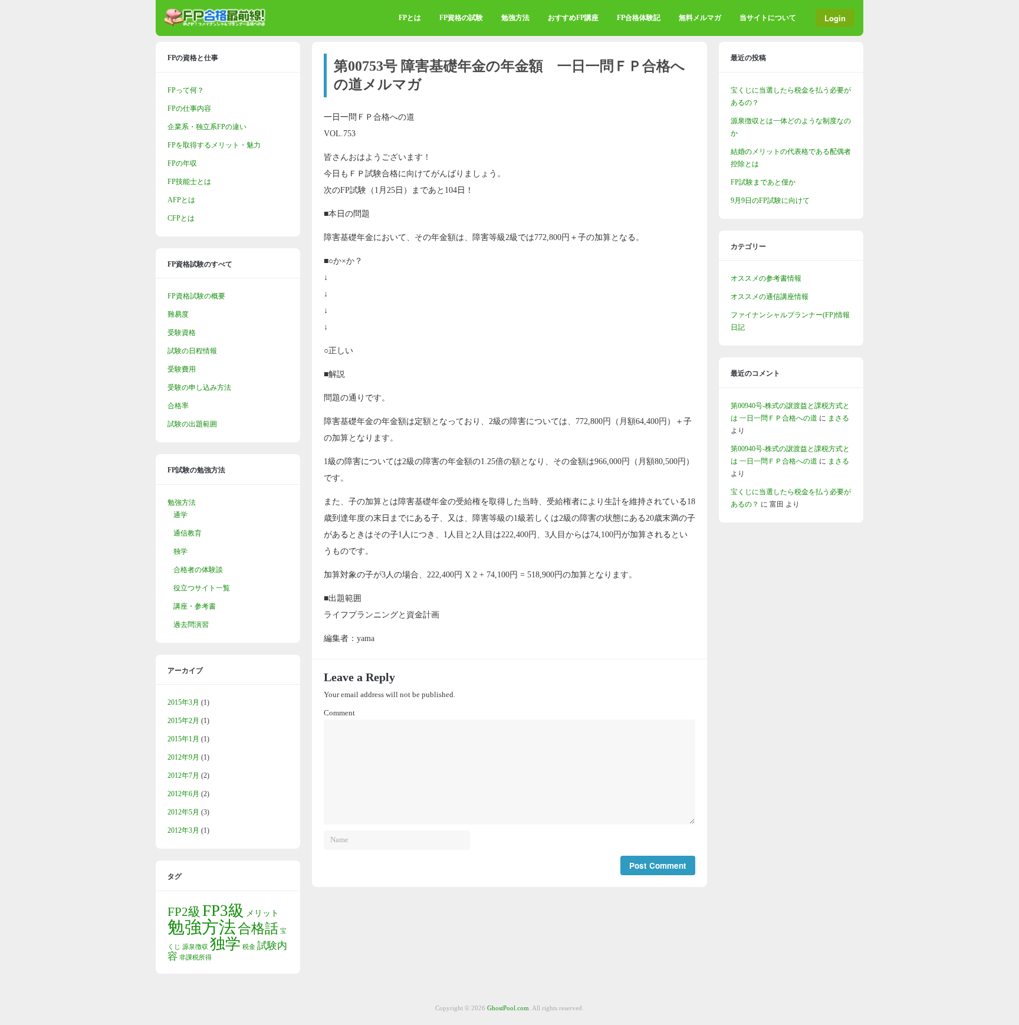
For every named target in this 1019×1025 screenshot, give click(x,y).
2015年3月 (183, 702)
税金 (248, 947)
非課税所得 (195, 957)
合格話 (258, 928)
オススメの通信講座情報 (769, 297)
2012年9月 (183, 757)
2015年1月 (183, 739)
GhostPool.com (508, 1007)
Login (835, 18)
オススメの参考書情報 (766, 278)
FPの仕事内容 (189, 108)
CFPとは (181, 218)
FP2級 (183, 911)
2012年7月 (183, 775)
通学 (180, 515)
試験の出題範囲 (192, 424)
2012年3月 (183, 830)
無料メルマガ (700, 18)
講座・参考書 (194, 606)
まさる (838, 418)
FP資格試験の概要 (196, 296)
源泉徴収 (195, 947)
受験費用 (181, 369)
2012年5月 (183, 812)
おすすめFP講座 (573, 18)
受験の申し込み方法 (199, 387)
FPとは (410, 18)
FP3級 (223, 910)
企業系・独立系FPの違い (206, 127)
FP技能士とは (189, 182)
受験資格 (181, 332)
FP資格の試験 (461, 18)
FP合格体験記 (638, 18)
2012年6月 (183, 794)
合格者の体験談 (198, 570)
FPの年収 (182, 163)
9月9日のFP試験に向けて (770, 200)
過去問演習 (191, 624)
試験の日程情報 (192, 351)
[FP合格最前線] (218, 23)
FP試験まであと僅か (763, 182)
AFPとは (181, 200)
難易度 (178, 314)
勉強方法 (515, 18)
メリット (262, 913)
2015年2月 (183, 721)
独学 (180, 551)
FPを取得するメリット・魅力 (214, 145)
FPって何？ (185, 90)
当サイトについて (767, 18)
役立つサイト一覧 (201, 588)
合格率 (178, 406)
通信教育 (187, 533)
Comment (339, 713)
